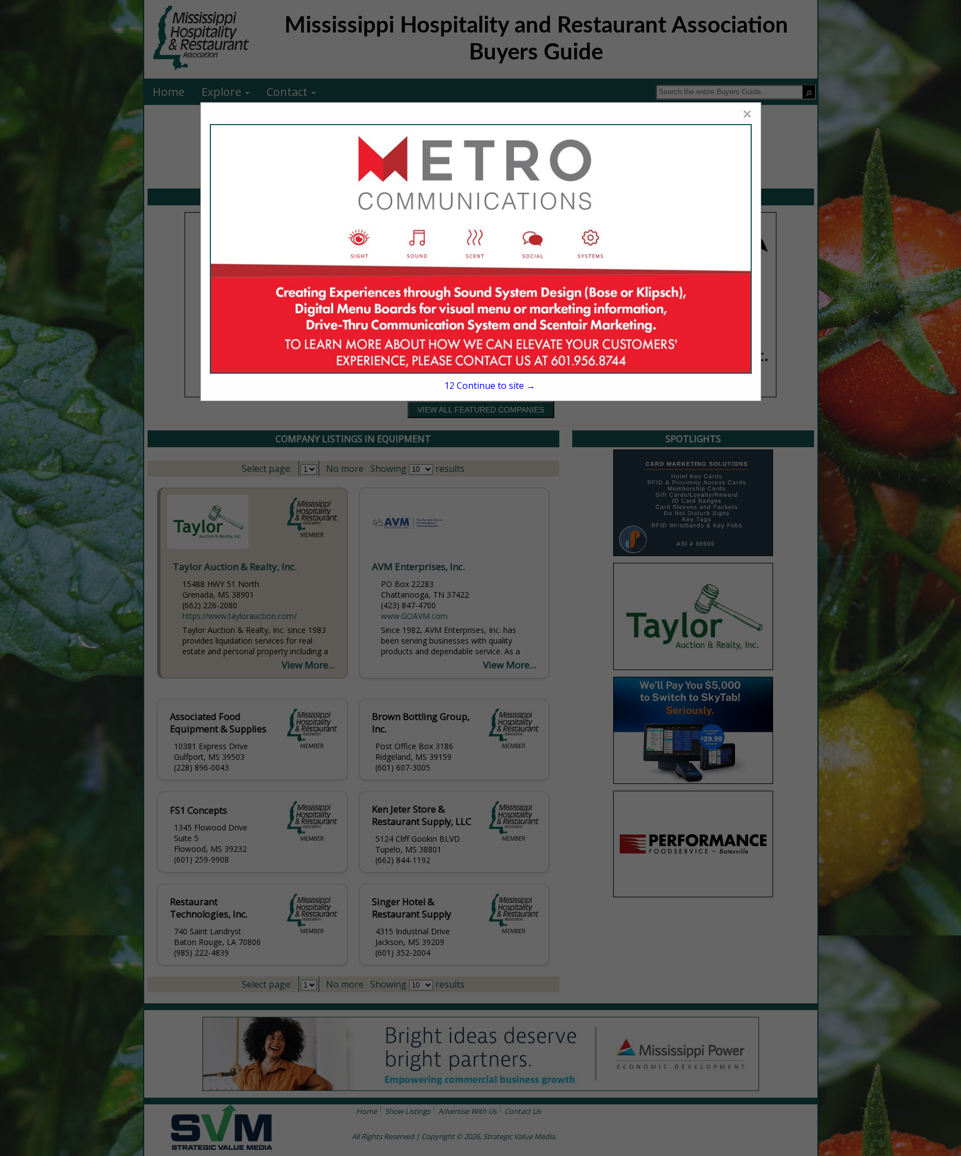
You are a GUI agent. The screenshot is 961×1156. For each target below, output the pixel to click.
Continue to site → (489, 385)
